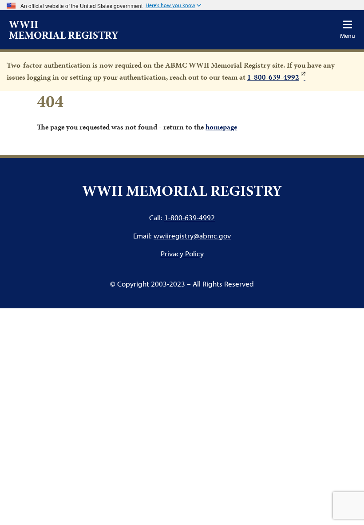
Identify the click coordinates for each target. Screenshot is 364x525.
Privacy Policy (182, 253)
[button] (173, 5)
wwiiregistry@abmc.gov (192, 235)
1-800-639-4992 (273, 77)
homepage (221, 126)
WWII (64, 29)
